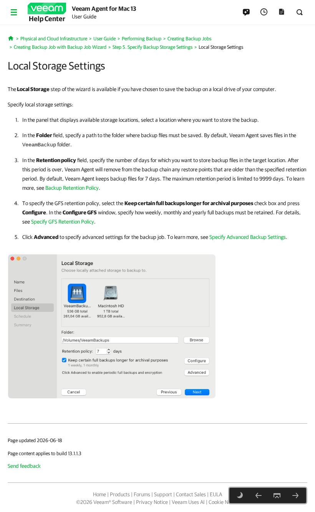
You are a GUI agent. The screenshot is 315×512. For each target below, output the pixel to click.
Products (120, 494)
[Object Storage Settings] (295, 495)
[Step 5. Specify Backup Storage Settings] (258, 495)
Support (163, 494)
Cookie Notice (224, 502)
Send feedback (24, 466)
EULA (216, 494)
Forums (142, 494)
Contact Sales (191, 494)
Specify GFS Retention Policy (62, 222)
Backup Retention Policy (72, 188)
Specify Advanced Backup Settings (247, 237)
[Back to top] (277, 495)
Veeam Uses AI (188, 502)
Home (99, 494)
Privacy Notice (152, 502)
